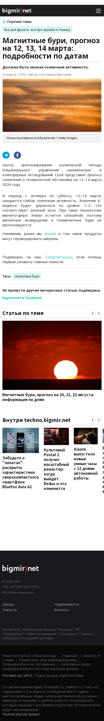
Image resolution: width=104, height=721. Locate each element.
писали (50, 233)
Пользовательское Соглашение (28, 664)
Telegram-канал (58, 256)
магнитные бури (27, 276)
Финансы (61, 610)
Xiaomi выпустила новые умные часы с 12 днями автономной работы (86, 463)
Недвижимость (66, 604)
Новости (9, 610)
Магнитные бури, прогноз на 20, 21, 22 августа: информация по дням (48, 397)
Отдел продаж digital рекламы (59, 675)
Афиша (8, 604)
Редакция (69, 655)
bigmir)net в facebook (22, 297)
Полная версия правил (21, 714)
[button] (93, 313)
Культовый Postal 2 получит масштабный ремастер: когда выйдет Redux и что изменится (56, 469)
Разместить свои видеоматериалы (48, 660)
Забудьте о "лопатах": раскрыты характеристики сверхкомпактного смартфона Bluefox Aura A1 (20, 472)
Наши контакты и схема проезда (29, 655)
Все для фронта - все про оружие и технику (37, 29)
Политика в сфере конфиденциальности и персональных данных (46, 666)
